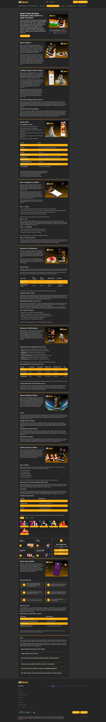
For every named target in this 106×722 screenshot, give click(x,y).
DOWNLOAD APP (83, 1)
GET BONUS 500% (25, 35)
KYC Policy (20, 699)
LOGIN (75, 1)
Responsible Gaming (22, 704)
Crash (27, 517)
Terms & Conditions (22, 706)
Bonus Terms (20, 692)
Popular (32, 517)
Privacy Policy (20, 702)
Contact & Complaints (22, 695)
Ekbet (47, 2)
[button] (24, 524)
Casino (22, 517)
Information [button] (21, 686)
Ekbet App (53, 2)
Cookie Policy (20, 697)
